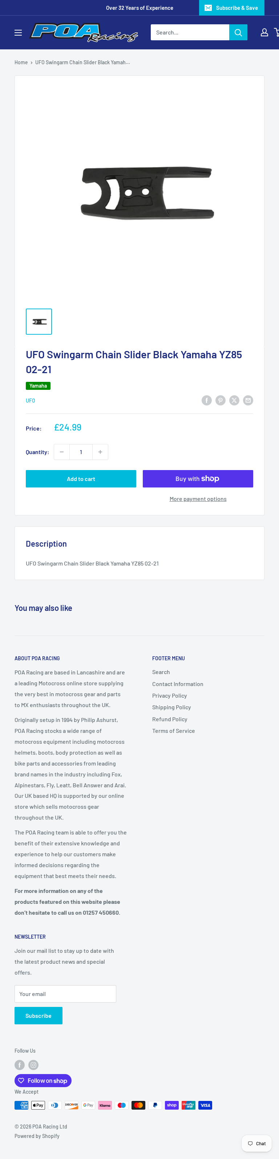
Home (21, 62)
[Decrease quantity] (61, 452)
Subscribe (38, 1015)
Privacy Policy (169, 695)
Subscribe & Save (237, 7)
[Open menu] (18, 33)
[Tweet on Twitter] (234, 399)
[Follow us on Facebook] (20, 1065)
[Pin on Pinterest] (220, 399)
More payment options (198, 498)
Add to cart (81, 478)
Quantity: (37, 451)
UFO (30, 400)
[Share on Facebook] (207, 399)
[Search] (238, 32)
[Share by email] (248, 399)
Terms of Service (173, 730)
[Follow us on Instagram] (33, 1065)
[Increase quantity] (100, 452)
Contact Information (177, 683)
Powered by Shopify (37, 1136)
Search (161, 671)
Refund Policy (169, 718)
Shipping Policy (171, 706)
